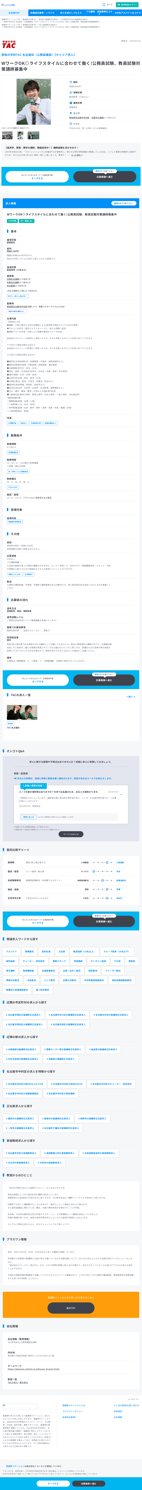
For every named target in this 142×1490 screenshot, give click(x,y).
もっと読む (76, 155)
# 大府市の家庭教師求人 (50, 1162)
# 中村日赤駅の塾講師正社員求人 (22, 1058)
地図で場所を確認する (16, 311)
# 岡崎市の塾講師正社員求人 (92, 1118)
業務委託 (29, 951)
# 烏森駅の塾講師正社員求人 (61, 1058)
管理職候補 (28, 970)
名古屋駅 (11, 285)
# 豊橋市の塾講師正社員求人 (56, 1118)
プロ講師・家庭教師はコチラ (99, 12)
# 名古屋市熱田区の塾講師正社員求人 (24, 1024)
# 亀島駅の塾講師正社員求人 (103, 1049)
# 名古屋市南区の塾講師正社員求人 (23, 1014)
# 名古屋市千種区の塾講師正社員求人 (60, 1128)
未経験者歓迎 (48, 970)
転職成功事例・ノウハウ (42, 12)
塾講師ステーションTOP (11, 19)
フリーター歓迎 (113, 970)
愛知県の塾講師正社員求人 (49, 19)
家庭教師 (78, 961)
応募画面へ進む (105, 174)
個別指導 (10, 961)
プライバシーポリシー (73, 1411)
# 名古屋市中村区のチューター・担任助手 (111, 1083)
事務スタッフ (59, 961)
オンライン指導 (98, 961)
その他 (117, 961)
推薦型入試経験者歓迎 (17, 989)
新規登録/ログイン (129, 4)
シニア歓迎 (49, 980)
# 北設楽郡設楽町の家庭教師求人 (99, 1153)
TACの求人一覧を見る (18, 1382)
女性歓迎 (31, 980)
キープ (109, 4)
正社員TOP (14, 12)
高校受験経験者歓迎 (122, 980)
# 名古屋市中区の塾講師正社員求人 (111, 1014)
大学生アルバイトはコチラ (128, 12)
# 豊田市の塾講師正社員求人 (20, 1118)
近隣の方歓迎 (69, 980)
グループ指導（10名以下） (117, 951)
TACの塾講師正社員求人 (48, 25)
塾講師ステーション (15, 1466)
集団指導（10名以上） (84, 951)
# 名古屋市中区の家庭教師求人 (21, 1153)
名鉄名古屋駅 (13, 282)
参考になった (28, 817)
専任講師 (10, 970)
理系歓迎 (92, 970)
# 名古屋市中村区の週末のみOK (67, 1083)
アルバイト (11, 951)
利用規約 (118, 1411)
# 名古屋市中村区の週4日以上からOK (24, 1083)
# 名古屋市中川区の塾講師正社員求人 (67, 1014)
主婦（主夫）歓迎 (71, 970)
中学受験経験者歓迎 (94, 980)
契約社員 (46, 951)
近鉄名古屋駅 (98, 117)
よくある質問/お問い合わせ (126, 1405)
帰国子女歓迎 (12, 980)
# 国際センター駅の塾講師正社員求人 (62, 1049)
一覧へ (130, 696)
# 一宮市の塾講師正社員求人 (20, 1128)
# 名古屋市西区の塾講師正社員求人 (68, 1024)
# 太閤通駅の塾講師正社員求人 (21, 1049)
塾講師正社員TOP (29, 19)
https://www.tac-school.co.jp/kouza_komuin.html (33, 1369)
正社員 (62, 951)
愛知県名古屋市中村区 (79, 117)
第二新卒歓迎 (42, 989)
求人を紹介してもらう (71, 12)
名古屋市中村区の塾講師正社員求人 (74, 19)
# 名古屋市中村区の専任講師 (61, 1093)
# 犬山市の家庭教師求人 (18, 1162)
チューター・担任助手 (34, 961)
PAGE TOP (134, 1399)
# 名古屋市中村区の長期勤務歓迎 (22, 1093)
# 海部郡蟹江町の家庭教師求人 (59, 1153)
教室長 (132, 961)
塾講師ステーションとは (74, 1405)
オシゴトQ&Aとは (71, 834)
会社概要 (118, 1417)
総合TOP (71, 1307)
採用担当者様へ (70, 1417)
